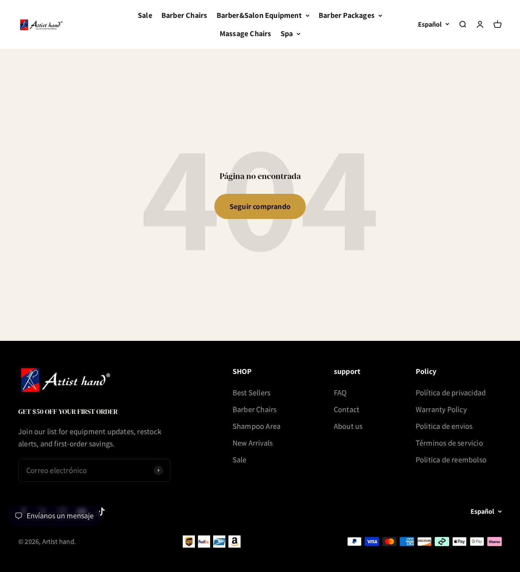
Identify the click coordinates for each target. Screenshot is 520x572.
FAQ (340, 393)
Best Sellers (251, 393)
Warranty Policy (441, 409)
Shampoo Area (257, 426)
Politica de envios (444, 426)
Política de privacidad (451, 393)
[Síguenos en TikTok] (101, 511)
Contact (346, 409)
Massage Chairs (245, 33)
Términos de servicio (449, 443)
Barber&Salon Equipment (259, 15)
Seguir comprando (260, 206)
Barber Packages (347, 15)
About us (348, 426)
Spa (287, 33)
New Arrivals (253, 443)
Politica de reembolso (451, 460)
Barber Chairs (184, 15)
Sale (145, 15)
